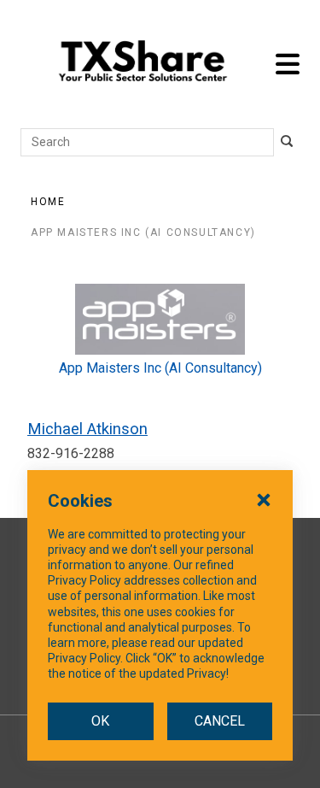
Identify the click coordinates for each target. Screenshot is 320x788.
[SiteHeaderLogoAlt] (142, 64)
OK (100, 721)
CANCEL (220, 721)
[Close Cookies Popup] (263, 499)
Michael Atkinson (87, 429)
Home (48, 202)
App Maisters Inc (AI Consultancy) (143, 232)
